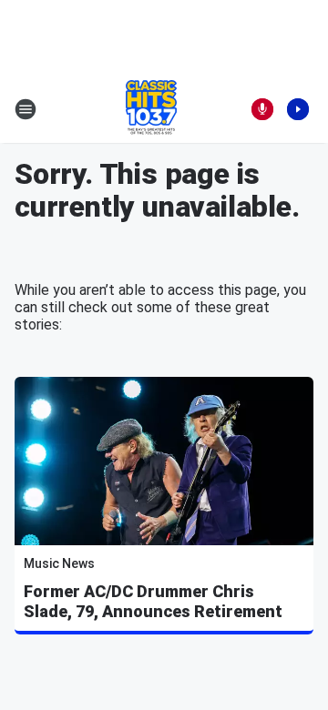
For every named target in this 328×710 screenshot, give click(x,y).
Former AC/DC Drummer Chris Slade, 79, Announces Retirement (153, 601)
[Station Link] (151, 109)
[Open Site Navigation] (25, 109)
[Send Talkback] (262, 109)
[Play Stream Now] (298, 109)
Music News (59, 563)
